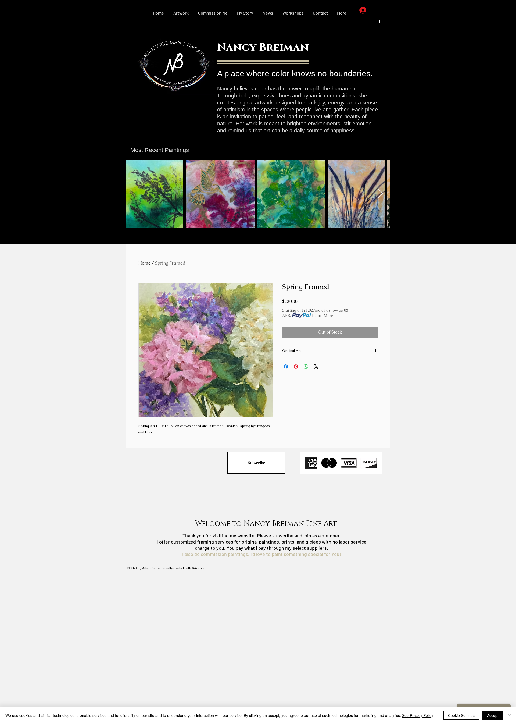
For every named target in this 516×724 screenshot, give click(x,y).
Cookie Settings (461, 715)
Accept (493, 715)
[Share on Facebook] (285, 366)
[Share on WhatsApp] (306, 366)
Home (144, 263)
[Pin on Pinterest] (296, 366)
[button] (181, 13)
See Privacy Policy (417, 715)
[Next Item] (380, 194)
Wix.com (198, 568)
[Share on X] (316, 366)
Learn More (322, 315)
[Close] (509, 715)
